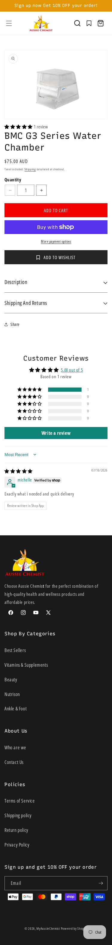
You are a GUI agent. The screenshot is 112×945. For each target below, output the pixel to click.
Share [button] (15, 324)
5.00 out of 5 (72, 370)
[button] (9, 23)
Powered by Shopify (74, 928)
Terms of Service (19, 800)
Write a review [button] (56, 433)
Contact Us (14, 762)
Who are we (15, 747)
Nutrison (12, 694)
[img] (18, 471)
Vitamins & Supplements (26, 665)
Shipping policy (18, 815)
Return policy (16, 830)
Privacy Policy (16, 844)
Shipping (30, 169)
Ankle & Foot (15, 708)
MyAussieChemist (48, 928)
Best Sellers (15, 650)
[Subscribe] (100, 883)
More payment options (56, 241)
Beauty (10, 679)
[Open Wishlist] (89, 23)
